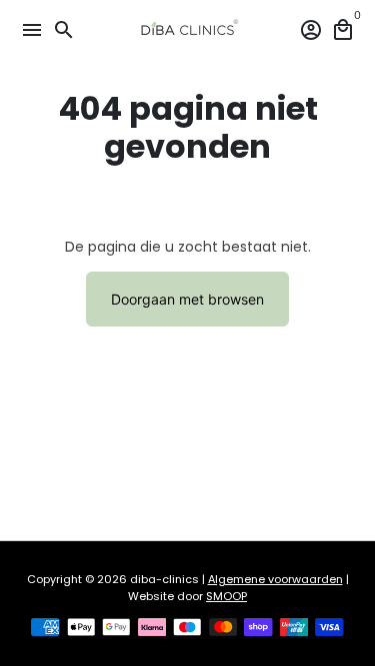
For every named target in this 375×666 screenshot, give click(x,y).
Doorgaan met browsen (187, 299)
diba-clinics (164, 579)
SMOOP (226, 596)
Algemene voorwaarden (275, 579)
